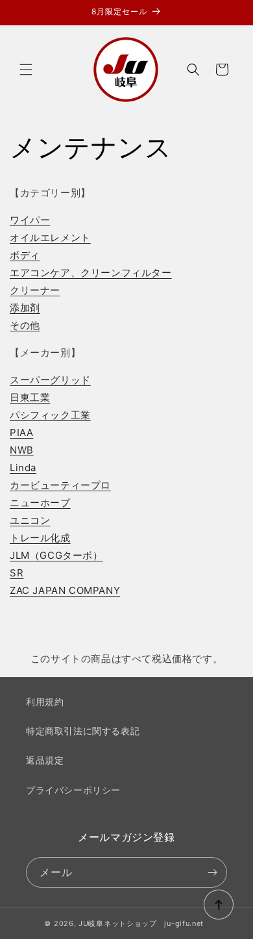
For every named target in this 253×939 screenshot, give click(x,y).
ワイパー (30, 220)
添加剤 (25, 308)
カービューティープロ (60, 485)
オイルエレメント (50, 237)
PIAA (21, 432)
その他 (25, 325)
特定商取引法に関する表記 (82, 730)
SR (16, 573)
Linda (23, 467)
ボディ (25, 255)
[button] (26, 69)
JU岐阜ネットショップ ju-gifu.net (141, 923)
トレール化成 (40, 538)
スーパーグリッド (50, 380)
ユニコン (30, 520)
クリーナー (35, 290)
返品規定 (45, 759)
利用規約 (45, 701)
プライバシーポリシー (73, 789)
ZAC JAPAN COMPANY (65, 590)
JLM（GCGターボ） (56, 555)
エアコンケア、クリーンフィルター (91, 272)
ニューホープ (40, 502)
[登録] (212, 872)
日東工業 (30, 397)
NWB (22, 450)
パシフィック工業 (50, 415)
